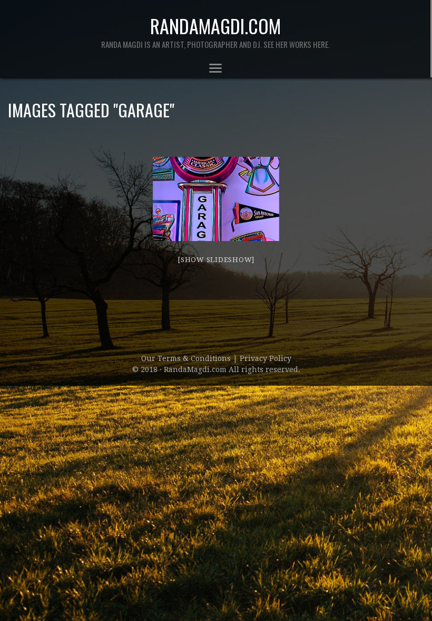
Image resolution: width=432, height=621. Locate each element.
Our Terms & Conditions (187, 358)
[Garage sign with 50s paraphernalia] (216, 199)
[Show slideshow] (216, 260)
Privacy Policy (265, 358)
